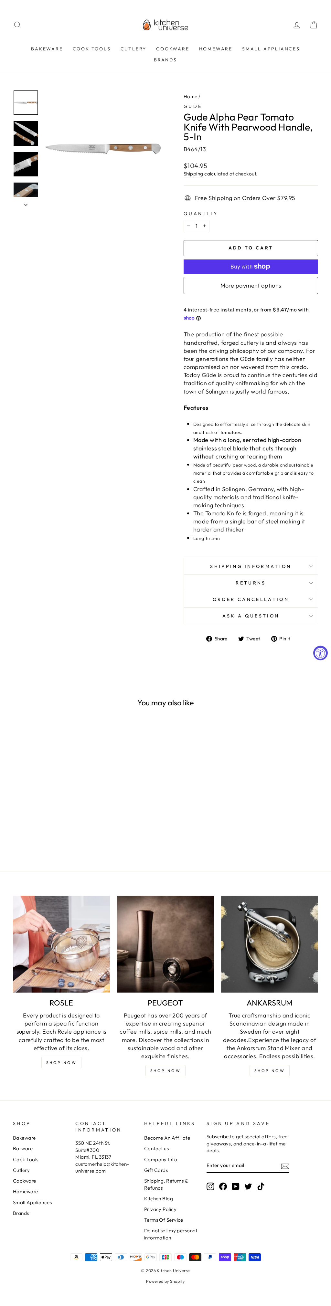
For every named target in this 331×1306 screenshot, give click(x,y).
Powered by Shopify (165, 1281)
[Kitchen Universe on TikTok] (261, 1186)
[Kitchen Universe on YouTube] (236, 1186)
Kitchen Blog (158, 1198)
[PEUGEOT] (165, 944)
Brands (165, 60)
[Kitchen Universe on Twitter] (248, 1186)
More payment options (251, 285)
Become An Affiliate (167, 1138)
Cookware (172, 49)
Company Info (160, 1159)
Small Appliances (271, 49)
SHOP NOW (165, 1070)
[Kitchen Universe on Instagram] (210, 1186)
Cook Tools (92, 49)
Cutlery (134, 49)
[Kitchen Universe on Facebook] (223, 1186)
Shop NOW (61, 1062)
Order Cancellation (251, 599)
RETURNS (251, 583)
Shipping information (250, 566)
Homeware (215, 49)
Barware (23, 1148)
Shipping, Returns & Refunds (166, 1184)
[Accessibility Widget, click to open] (320, 653)
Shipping (193, 174)
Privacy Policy (160, 1209)
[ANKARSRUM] (269, 944)
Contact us (156, 1148)
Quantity (201, 213)
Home (191, 96)
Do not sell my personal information (170, 1233)
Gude (193, 106)
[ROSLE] (61, 944)
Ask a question (250, 616)
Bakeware (47, 49)
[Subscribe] (285, 1166)
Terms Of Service (163, 1220)
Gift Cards (156, 1170)
